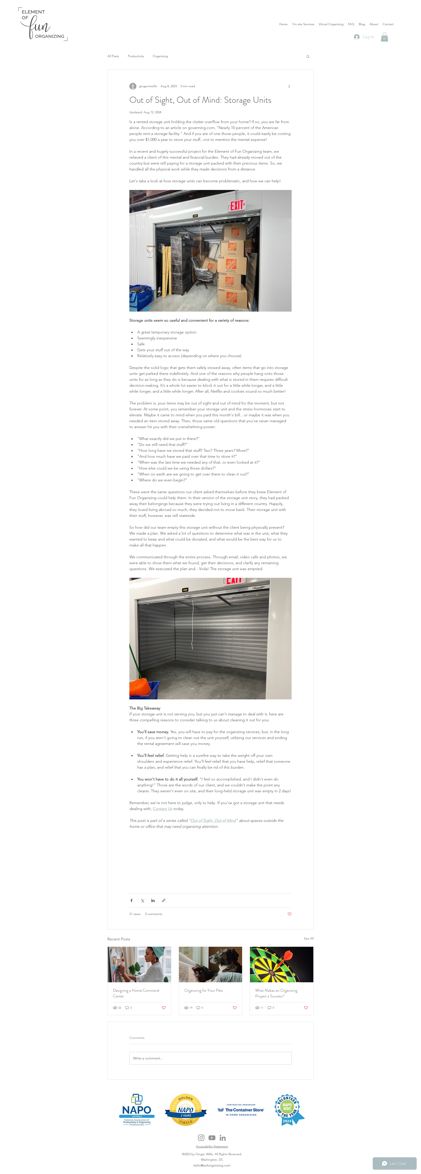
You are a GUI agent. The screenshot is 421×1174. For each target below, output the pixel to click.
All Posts (113, 56)
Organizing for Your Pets (203, 990)
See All (309, 938)
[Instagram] (201, 1137)
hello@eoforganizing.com (211, 1165)
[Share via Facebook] (131, 900)
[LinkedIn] (222, 1137)
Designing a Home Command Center (136, 993)
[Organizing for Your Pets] (210, 964)
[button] (384, 37)
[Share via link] (164, 900)
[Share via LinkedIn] (153, 900)
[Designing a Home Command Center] (139, 964)
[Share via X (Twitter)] (142, 900)
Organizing (160, 56)
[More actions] (289, 86)
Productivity (136, 56)
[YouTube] (212, 1137)
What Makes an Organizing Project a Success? (276, 993)
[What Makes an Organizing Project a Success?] (281, 964)
